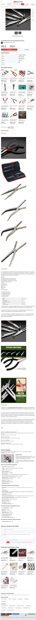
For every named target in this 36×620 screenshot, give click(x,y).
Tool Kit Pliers (4, 610)
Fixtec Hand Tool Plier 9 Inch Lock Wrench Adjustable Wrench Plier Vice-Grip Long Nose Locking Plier (13, 92)
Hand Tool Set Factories (20, 605)
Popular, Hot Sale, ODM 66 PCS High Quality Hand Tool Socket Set (5, 586)
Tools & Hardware (6, 6)
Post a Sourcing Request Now (27, 542)
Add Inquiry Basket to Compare (18, 36)
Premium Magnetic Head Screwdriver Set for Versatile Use (22, 572)
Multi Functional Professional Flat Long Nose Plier (21, 120)
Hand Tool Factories (5, 605)
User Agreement (23, 617)
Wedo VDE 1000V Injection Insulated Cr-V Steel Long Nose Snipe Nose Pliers (14, 79)
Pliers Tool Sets (4, 607)
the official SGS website (23, 451)
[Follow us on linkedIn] (25, 615)
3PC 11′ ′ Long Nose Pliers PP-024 (13, 106)
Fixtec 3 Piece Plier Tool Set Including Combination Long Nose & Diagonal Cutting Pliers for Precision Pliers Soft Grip (5, 120)
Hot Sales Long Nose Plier (31, 78)
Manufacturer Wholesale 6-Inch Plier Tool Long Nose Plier (13, 120)
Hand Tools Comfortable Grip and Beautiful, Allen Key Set (13, 572)
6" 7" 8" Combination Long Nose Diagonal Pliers (22, 78)
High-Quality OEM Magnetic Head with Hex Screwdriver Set (30, 558)
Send (8, 542)
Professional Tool (28, 605)
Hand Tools (11, 6)
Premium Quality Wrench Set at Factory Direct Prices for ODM (14, 586)
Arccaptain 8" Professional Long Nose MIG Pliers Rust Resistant (5, 106)
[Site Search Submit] (22, 4)
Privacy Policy (32, 617)
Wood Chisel (27, 487)
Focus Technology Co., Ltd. (11, 617)
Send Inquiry (9, 49)
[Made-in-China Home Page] (18, 2)
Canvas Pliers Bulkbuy (11, 610)
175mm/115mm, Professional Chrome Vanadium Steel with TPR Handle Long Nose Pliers (30, 92)
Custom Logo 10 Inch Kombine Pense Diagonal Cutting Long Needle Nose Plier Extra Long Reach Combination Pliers (31, 106)
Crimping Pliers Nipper (26, 607)
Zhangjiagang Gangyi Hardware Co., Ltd (9, 42)
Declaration (27, 617)
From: (5, 529)
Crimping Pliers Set (10, 607)
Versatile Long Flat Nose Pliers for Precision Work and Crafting (22, 92)
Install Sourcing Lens (5, 615)
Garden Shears (18, 487)
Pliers (15, 6)
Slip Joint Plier (4, 601)
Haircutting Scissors (12, 487)
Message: (4, 534)
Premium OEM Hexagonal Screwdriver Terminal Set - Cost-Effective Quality (4, 558)
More (2, 611)
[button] (1, 1)
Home (2, 6)
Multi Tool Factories (12, 605)
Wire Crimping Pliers (18, 607)
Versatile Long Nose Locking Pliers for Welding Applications (5, 92)
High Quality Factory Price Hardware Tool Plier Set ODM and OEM (22, 558)
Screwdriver (23, 487)
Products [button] (9, 4)
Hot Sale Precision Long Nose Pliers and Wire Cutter (21, 106)
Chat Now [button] (27, 49)
